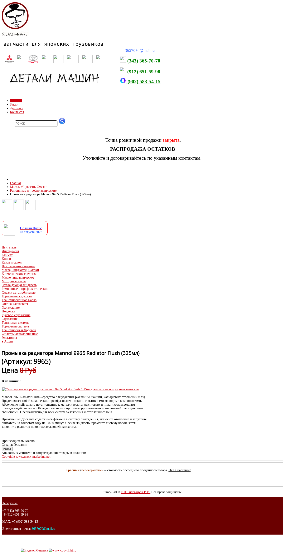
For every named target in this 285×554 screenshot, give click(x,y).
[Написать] (19, 208)
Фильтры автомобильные (20, 334)
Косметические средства (19, 273)
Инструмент (10, 251)
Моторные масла (14, 281)
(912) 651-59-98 (143, 71)
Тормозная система (15, 326)
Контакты (17, 112)
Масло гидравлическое (18, 277)
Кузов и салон (12, 262)
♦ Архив (8, 341)
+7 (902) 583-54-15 (25, 521)
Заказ (14, 104)
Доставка (16, 108)
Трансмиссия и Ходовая (19, 330)
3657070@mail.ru (43, 528)
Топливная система (15, 322)
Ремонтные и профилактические (25, 288)
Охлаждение (11, 307)
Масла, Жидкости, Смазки (20, 270)
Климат (7, 255)
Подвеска (8, 311)
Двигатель (9, 247)
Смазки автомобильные (18, 292)
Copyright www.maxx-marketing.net (26, 456)
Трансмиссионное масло (19, 300)
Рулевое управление (16, 315)
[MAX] (30, 208)
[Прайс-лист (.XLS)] (9, 234)
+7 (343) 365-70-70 (15, 510)
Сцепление (10, 319)
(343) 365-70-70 (143, 61)
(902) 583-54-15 (143, 81)
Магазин (16, 100)
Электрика (9, 337)
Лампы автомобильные (18, 266)
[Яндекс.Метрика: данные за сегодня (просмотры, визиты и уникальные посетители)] (34, 550)
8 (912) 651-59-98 (16, 514)
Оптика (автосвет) (15, 304)
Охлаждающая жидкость (19, 285)
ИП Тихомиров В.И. (135, 492)
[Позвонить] (7, 208)
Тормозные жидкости (17, 296)
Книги (6, 258)
